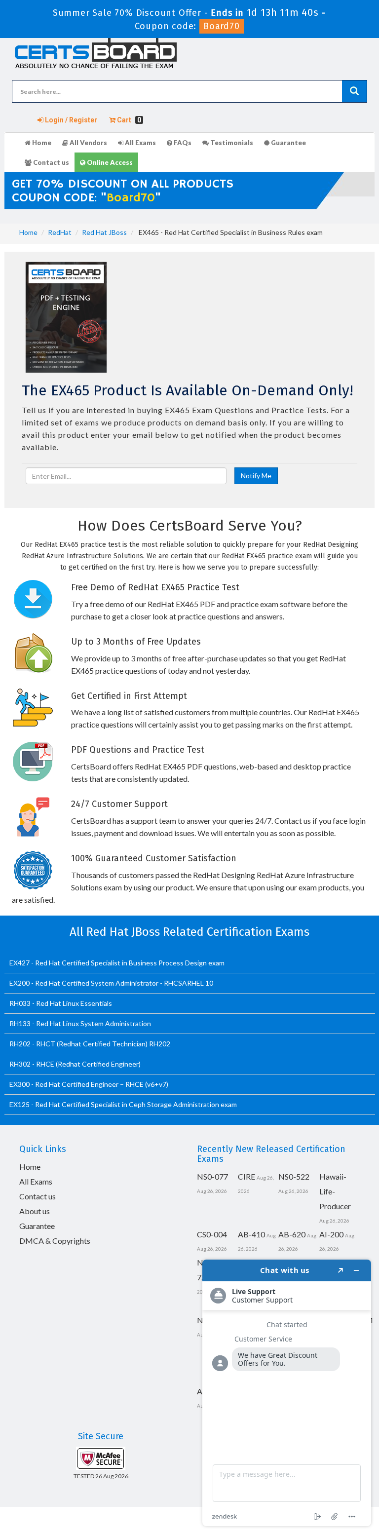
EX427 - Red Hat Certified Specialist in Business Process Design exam (117, 963)
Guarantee (287, 143)
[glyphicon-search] (354, 91)
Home (41, 143)
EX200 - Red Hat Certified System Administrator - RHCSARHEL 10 (111, 983)
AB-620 (291, 1234)
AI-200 (331, 1234)
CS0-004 (212, 1234)
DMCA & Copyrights (54, 1240)
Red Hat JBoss (104, 232)
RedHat (60, 232)
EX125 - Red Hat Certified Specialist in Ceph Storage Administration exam (123, 1104)
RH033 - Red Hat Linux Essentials (60, 1003)
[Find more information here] (286, 1393)
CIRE (246, 1176)
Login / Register (70, 120)
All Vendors (87, 143)
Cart (128, 120)
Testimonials (231, 143)
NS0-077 (212, 1176)
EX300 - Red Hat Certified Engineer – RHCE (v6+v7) (88, 1084)
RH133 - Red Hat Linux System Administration (80, 1023)
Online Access (109, 162)
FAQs (181, 143)
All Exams (139, 143)
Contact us (50, 162)
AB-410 (251, 1234)
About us (34, 1211)
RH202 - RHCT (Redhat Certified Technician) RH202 (89, 1043)
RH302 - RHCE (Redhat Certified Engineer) (75, 1064)
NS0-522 (293, 1176)
